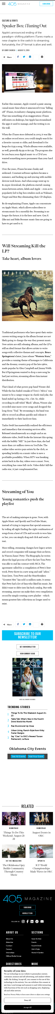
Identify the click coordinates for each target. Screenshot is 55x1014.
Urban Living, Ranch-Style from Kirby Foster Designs (27, 731)
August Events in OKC (41, 834)
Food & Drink (36, 946)
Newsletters (27, 913)
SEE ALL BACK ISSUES (27, 699)
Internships (10, 953)
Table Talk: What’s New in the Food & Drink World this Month (27, 720)
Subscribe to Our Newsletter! (27, 635)
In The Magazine (14, 861)
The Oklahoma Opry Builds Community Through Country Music (14, 870)
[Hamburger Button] (3, 3)
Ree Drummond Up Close (22, 726)
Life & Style (36, 949)
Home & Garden (38, 953)
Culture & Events (10, 20)
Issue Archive (36, 939)
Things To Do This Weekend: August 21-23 (29, 714)
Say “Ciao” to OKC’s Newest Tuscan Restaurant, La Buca (27, 737)
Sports (41, 861)
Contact (9, 946)
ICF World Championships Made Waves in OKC (41, 868)
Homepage (13, 828)
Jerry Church (9, 50)
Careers (9, 949)
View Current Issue (27, 653)
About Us (9, 939)
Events (34, 942)
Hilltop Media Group (13, 956)
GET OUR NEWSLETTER (27, 646)
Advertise (9, 942)
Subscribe (46, 3)
